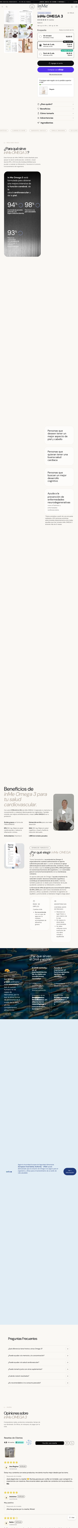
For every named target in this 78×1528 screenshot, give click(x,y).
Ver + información (70, 1171)
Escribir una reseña (50, 1443)
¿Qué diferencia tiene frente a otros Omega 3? (25, 1349)
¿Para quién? (46, 104)
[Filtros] (67, 1443)
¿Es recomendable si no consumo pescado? (24, 1383)
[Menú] (2, 6)
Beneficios (45, 108)
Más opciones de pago (55, 74)
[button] (42, 20)
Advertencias (46, 118)
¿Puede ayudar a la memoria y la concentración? (26, 1355)
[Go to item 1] (10, 1452)
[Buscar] (6, 6)
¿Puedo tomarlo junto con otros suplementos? (25, 1369)
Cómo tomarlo (47, 113)
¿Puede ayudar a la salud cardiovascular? (23, 1362)
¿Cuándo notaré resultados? (18, 1376)
